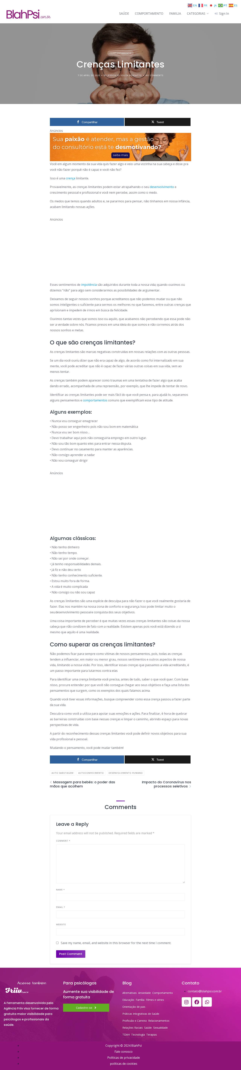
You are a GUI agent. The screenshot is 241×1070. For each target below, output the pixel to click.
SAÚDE (124, 13)
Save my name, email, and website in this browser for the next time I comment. (116, 943)
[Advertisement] (120, 248)
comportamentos (95, 400)
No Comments (154, 75)
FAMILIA (175, 13)
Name (60, 889)
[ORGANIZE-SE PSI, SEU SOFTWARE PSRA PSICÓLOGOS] (120, 147)
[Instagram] (186, 1002)
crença (70, 178)
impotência (88, 285)
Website (61, 924)
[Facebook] (196, 1002)
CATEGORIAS (196, 13)
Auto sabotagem (62, 772)
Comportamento (120, 53)
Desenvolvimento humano (126, 772)
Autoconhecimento (91, 772)
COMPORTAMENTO (149, 13)
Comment (63, 840)
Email (60, 907)
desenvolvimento (162, 187)
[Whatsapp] (207, 1002)
